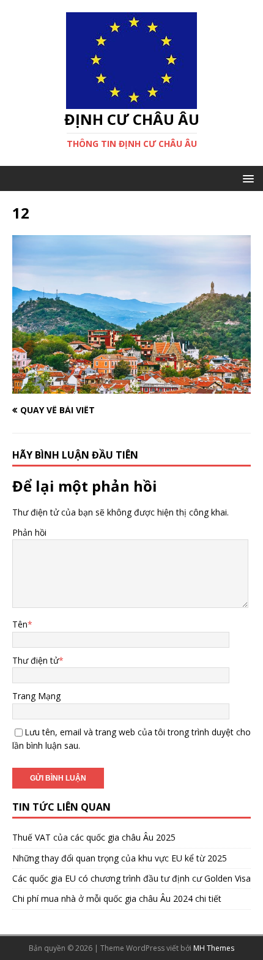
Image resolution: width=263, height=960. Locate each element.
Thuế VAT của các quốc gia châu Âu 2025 (94, 837)
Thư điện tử (35, 660)
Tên (20, 624)
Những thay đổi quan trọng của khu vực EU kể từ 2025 (119, 858)
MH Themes (213, 948)
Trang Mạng (36, 696)
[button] (246, 178)
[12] (131, 386)
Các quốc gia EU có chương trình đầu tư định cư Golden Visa (131, 878)
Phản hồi (29, 532)
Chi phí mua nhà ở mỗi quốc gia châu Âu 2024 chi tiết (116, 898)
